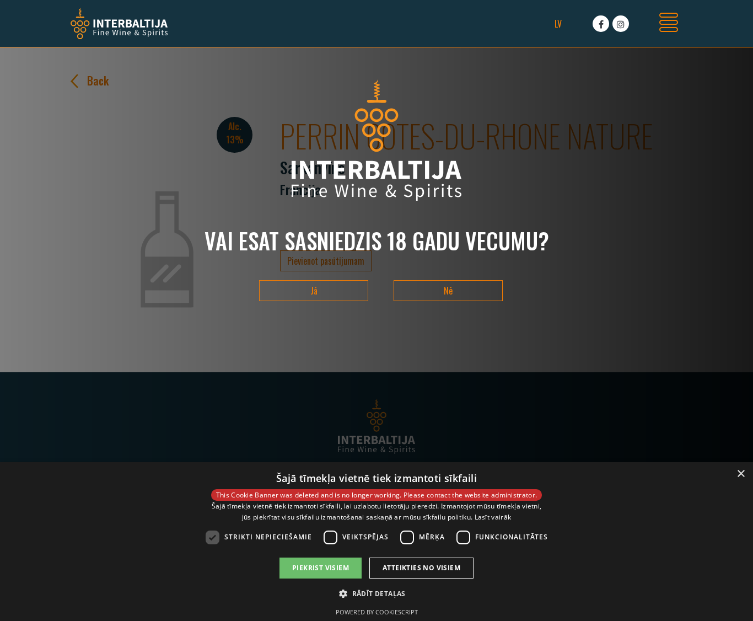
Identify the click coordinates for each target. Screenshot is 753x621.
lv (558, 23)
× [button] (740, 474)
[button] (376, 593)
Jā (314, 290)
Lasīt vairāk (493, 517)
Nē (448, 290)
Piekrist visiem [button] (320, 567)
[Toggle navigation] (668, 23)
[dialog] (376, 541)
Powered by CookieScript (377, 612)
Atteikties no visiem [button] (421, 567)
